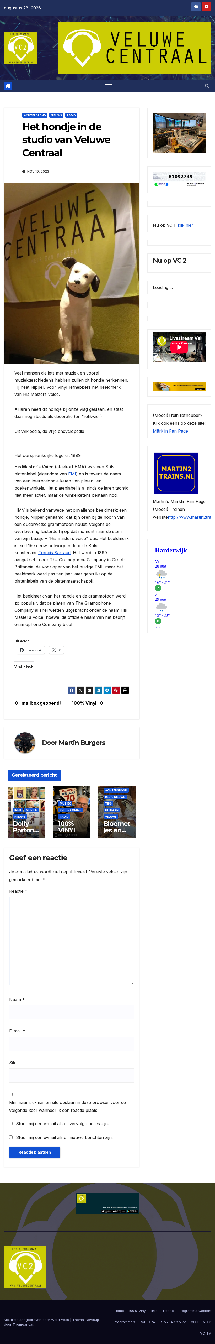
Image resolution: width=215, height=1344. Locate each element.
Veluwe (110, 816)
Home (119, 1311)
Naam (17, 999)
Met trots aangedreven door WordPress (37, 1319)
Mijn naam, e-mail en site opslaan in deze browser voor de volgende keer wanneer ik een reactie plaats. (67, 1106)
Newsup (92, 1319)
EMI (72, 473)
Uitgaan (112, 810)
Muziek (31, 810)
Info (17, 810)
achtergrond (35, 115)
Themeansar (23, 1324)
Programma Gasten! (195, 1311)
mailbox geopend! (41, 703)
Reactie (18, 891)
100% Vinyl (84, 703)
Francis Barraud (54, 552)
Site (13, 1062)
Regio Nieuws (115, 796)
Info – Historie (162, 1311)
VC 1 (194, 1322)
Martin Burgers (82, 742)
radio (71, 115)
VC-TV (205, 1333)
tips (108, 803)
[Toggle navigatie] (108, 86)
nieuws (56, 115)
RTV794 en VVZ (173, 1322)
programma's (70, 810)
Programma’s (124, 1322)
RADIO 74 (147, 1322)
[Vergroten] (198, 120)
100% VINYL (67, 827)
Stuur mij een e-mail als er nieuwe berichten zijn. (64, 1137)
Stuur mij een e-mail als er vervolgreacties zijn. (62, 1123)
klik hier (185, 225)
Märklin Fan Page (170, 431)
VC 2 (207, 1322)
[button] (207, 86)
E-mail (17, 1031)
